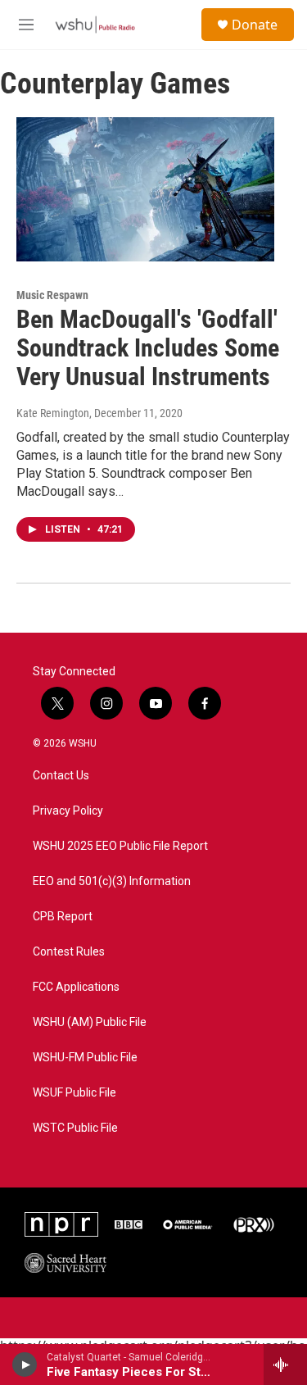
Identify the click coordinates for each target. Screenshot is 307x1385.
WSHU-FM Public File (85, 1057)
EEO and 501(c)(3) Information (112, 881)
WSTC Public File (75, 1128)
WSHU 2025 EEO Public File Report (120, 846)
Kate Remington (52, 413)
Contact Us (61, 776)
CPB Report (63, 916)
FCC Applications (76, 987)
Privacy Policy (68, 811)
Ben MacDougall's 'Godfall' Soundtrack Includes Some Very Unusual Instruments (147, 348)
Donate (255, 24)
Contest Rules (69, 952)
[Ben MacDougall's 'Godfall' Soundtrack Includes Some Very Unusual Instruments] (145, 189)
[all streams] (285, 1364)
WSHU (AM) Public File (90, 1022)
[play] (25, 1364)
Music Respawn (52, 295)
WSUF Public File (74, 1093)
